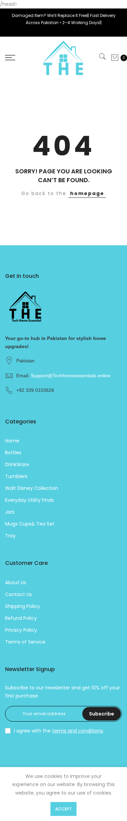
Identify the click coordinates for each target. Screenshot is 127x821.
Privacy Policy (21, 630)
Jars (10, 512)
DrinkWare (17, 464)
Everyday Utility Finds (29, 500)
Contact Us (18, 594)
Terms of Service (25, 641)
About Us (15, 582)
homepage (87, 193)
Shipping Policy (22, 606)
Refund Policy (21, 618)
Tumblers (16, 476)
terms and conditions (77, 730)
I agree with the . (59, 730)
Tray (10, 535)
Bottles (13, 452)
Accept (63, 809)
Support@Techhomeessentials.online (70, 375)
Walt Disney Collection (31, 488)
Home (12, 440)
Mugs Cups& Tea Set (30, 523)
